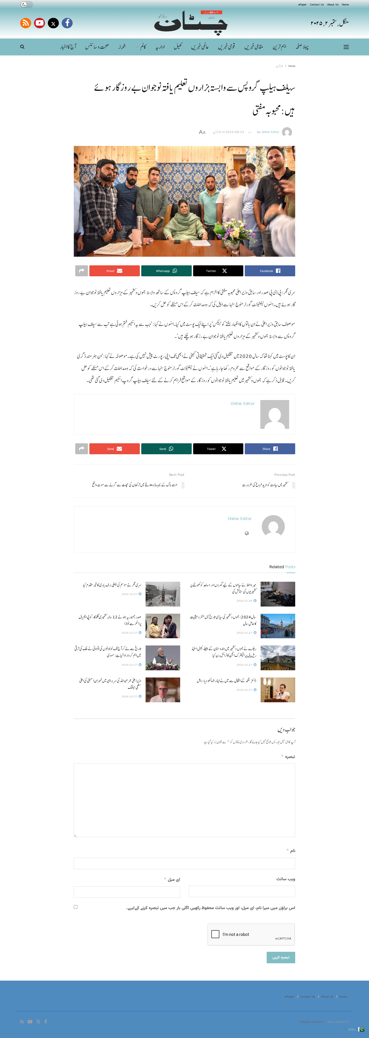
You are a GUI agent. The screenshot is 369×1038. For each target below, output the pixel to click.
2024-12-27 (130, 594)
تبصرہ (288, 757)
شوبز (122, 46)
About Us (332, 4)
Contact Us (317, 4)
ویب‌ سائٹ (285, 879)
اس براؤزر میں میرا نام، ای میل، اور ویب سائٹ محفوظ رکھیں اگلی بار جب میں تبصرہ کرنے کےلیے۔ (210, 908)
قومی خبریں (226, 46)
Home (345, 4)
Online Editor (270, 131)
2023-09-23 (235, 131)
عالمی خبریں (200, 46)
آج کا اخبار (68, 46)
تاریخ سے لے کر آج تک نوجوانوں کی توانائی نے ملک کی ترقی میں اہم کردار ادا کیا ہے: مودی (107, 651)
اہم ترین (279, 46)
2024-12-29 (245, 600)
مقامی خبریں (253, 46)
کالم (143, 46)
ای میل (172, 879)
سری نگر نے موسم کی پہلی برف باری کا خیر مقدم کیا (112, 585)
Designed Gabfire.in (312, 1021)
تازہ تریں (279, 65)
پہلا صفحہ (301, 46)
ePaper (302, 4)
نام (290, 851)
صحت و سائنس (97, 46)
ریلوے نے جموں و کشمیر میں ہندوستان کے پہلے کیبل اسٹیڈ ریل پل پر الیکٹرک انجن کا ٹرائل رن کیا (223, 651)
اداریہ (160, 46)
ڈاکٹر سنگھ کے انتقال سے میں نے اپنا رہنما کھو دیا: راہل (226, 680)
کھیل (178, 46)
